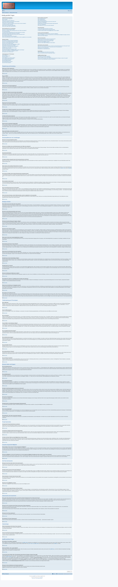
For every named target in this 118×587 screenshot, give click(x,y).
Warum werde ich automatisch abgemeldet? (8, 25)
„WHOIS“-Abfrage (9, 556)
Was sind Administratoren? (42, 18)
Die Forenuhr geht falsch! (6, 31)
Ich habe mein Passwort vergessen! (7, 24)
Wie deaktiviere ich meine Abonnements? (44, 48)
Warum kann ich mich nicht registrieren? (8, 20)
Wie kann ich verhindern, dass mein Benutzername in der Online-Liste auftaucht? (14, 30)
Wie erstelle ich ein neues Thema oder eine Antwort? (10, 40)
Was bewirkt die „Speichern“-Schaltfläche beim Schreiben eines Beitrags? (13, 49)
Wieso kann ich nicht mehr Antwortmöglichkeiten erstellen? (11, 44)
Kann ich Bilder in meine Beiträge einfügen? (8, 57)
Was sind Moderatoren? (41, 19)
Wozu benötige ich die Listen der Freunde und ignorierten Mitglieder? (48, 33)
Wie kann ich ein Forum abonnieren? (43, 47)
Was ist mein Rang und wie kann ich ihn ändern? (9, 36)
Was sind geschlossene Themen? (7, 61)
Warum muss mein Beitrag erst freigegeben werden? (10, 50)
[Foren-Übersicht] (9, 5)
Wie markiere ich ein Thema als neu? (7, 51)
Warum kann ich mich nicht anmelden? (8, 22)
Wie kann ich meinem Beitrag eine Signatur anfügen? (10, 42)
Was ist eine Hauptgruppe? (42, 24)
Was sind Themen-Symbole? (6, 62)
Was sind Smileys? (5, 56)
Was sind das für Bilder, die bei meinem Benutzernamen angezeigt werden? (13, 34)
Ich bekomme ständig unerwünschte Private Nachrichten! (46, 29)
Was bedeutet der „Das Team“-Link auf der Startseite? (46, 25)
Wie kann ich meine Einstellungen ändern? (8, 29)
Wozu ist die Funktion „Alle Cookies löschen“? (9, 26)
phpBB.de (55, 543)
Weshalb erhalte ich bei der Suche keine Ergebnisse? (46, 39)
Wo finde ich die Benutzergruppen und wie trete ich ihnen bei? (47, 21)
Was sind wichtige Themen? (6, 60)
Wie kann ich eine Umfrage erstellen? (7, 43)
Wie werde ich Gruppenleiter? (42, 22)
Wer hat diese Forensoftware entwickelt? (44, 56)
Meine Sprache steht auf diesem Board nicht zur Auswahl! (10, 33)
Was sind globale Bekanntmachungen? (8, 58)
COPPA (60, 93)
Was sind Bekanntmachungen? (7, 59)
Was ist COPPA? (4, 19)
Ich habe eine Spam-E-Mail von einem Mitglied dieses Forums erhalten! (48, 30)
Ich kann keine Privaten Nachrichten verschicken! (45, 28)
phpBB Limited (25, 542)
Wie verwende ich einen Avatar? (7, 35)
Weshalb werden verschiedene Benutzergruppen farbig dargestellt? (48, 23)
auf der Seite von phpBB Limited (33, 543)
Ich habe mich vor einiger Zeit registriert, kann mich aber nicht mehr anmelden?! (14, 23)
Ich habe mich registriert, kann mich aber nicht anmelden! (10, 21)
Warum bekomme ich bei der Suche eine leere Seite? (46, 40)
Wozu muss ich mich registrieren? (7, 18)
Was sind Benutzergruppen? (42, 20)
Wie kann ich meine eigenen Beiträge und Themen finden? (46, 42)
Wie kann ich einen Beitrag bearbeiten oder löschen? (10, 41)
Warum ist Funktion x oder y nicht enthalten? (44, 57)
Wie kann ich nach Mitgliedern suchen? (43, 41)
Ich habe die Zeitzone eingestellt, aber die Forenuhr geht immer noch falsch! (13, 32)
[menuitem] (3, 11)
